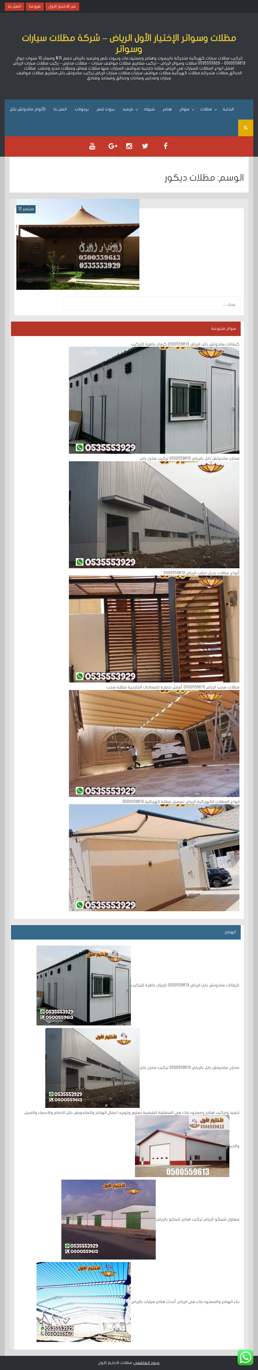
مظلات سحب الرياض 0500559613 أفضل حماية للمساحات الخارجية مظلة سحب (172, 687)
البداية (228, 109)
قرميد (127, 109)
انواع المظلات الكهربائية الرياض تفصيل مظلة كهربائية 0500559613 (180, 802)
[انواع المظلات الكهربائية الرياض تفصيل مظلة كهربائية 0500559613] (154, 858)
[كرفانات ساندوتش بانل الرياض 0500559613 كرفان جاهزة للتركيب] (154, 400)
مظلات (206, 109)
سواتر (184, 109)
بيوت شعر (106, 109)
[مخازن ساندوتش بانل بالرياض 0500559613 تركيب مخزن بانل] (154, 514)
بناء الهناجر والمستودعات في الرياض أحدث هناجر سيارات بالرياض (185, 1302)
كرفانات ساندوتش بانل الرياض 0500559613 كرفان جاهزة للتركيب (185, 344)
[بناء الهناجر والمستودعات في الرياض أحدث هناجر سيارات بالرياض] (83, 1302)
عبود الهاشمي (146, 1363)
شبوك (149, 109)
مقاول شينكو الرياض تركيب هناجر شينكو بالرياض (197, 1219)
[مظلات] (77, 244)
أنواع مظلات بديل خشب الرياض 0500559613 (201, 573)
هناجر (167, 109)
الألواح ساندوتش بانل (28, 109)
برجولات (82, 109)
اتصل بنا (60, 109)
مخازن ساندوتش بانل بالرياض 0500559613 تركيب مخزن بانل (189, 458)
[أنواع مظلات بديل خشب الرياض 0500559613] (154, 629)
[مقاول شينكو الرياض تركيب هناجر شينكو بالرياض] (108, 1219)
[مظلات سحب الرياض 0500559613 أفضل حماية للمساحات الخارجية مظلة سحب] (154, 743)
